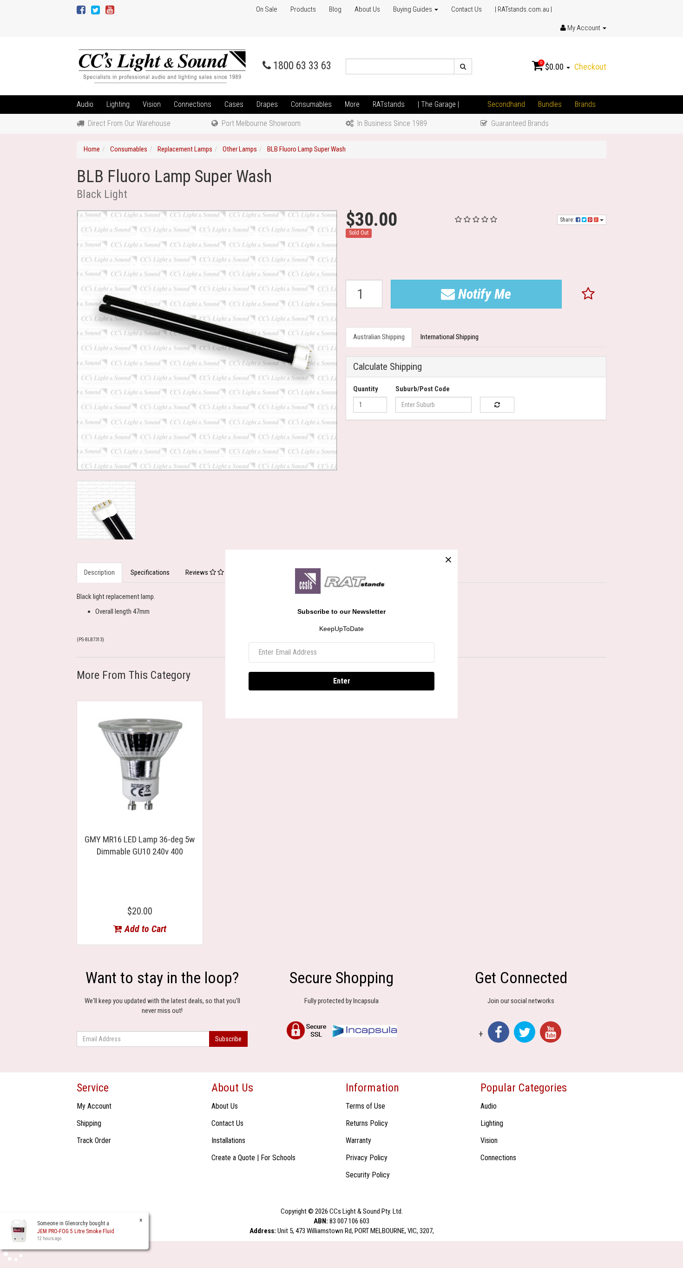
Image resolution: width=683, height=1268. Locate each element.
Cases (233, 104)
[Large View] (106, 509)
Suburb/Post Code (422, 389)
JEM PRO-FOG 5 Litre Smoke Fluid (75, 1231)
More (352, 104)
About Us (367, 9)
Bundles (550, 104)
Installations (228, 1140)
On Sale (266, 9)
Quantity (365, 389)
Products (303, 9)
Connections (192, 104)
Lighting (118, 104)
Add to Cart (144, 928)
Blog (335, 9)
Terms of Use (365, 1106)
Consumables (311, 104)
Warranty (358, 1140)
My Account (94, 1106)
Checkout (590, 67)
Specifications (150, 572)
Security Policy (368, 1174)
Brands (585, 104)
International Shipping (449, 337)
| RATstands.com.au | (523, 9)
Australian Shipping (379, 337)
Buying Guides (413, 9)
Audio (85, 104)
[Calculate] (497, 405)
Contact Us (466, 9)
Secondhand (506, 104)
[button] (588, 294)
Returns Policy (367, 1123)
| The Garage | (438, 104)
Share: (568, 220)
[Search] (463, 66)
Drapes (267, 104)
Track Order (94, 1140)
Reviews (197, 572)
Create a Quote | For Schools (253, 1157)
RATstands (389, 104)
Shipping (89, 1123)
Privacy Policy (366, 1157)
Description (99, 572)
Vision (152, 104)
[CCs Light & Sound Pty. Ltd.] (162, 66)
